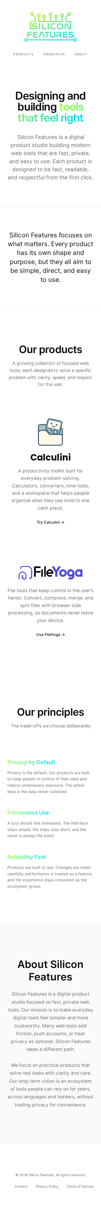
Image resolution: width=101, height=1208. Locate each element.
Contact (21, 1186)
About (81, 54)
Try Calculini (48, 522)
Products (23, 54)
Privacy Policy (47, 1186)
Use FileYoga (48, 634)
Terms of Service (80, 1186)
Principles (54, 54)
